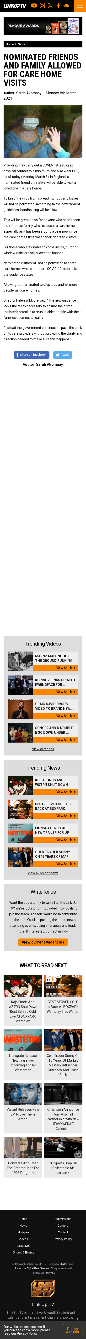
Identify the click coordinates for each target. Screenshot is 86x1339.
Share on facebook (33, 355)
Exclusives (23, 1245)
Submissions (62, 1219)
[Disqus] (43, 436)
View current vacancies (43, 942)
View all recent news (43, 873)
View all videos (43, 749)
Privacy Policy (63, 1239)
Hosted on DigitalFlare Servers (31, 1268)
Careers (63, 1225)
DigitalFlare (66, 1264)
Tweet (65, 355)
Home (10, 44)
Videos (23, 1239)
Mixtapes (23, 1232)
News (21, 44)
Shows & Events (23, 1252)
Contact (63, 1232)
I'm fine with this (72, 1330)
